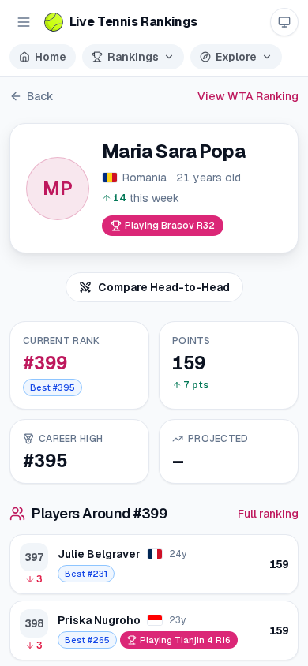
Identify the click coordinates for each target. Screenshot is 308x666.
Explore (236, 57)
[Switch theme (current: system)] (284, 22)
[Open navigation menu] (23, 22)
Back (40, 96)
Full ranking (268, 514)
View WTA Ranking (248, 96)
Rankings (133, 57)
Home (50, 57)
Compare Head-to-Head (164, 287)
